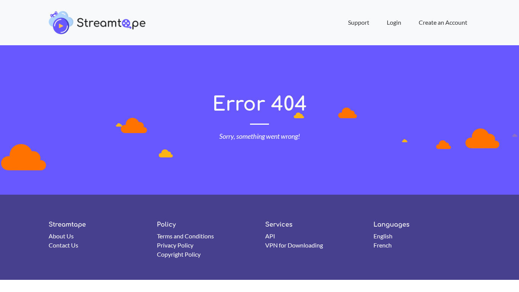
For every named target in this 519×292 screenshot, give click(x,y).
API (270, 236)
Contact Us (63, 245)
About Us (61, 236)
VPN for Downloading (294, 245)
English (382, 236)
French (382, 245)
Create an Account (443, 22)
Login (394, 22)
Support (358, 22)
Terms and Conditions (185, 236)
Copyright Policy (179, 254)
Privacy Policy (175, 245)
